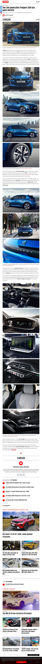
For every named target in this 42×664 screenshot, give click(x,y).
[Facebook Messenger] (8, 19)
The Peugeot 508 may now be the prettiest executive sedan (20, 487)
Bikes (4, 551)
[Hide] (0, 14)
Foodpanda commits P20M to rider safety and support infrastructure (29, 631)
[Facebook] (4, 19)
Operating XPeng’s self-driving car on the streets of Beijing (11, 650)
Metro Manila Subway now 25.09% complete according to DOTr (11, 572)
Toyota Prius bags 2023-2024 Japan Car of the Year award (29, 554)
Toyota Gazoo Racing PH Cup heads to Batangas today (10, 630)
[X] (6, 19)
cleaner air (13, 449)
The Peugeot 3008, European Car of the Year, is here (18, 496)
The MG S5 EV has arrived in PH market (15, 584)
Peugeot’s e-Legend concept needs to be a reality (17, 491)
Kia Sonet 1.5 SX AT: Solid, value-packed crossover (17, 535)
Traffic (4, 568)
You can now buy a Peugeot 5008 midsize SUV (16, 500)
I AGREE (21, 662)
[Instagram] (9, 19)
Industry (24, 551)
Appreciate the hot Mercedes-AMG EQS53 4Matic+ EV (30, 571)
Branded (5, 611)
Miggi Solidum (9, 15)
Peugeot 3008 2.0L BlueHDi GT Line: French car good (18, 483)
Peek (7, 5)
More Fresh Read (33, 654)
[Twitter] (1, 9)
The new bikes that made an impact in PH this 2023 (10, 554)
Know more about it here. (20, 660)
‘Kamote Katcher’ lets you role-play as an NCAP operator (30, 650)
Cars (4, 5)
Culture (23, 647)
